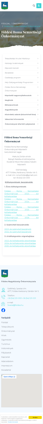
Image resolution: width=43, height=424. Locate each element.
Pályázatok (6, 353)
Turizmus (5, 344)
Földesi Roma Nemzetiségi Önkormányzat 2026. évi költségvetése (21, 217)
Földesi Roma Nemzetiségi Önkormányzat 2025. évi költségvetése (21, 209)
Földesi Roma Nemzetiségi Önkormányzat (18, 139)
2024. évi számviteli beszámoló (17, 232)
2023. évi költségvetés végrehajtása (20, 241)
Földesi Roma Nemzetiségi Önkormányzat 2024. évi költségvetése (21, 201)
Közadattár (6, 370)
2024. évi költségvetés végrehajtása (20, 243)
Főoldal (5, 24)
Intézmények (7, 348)
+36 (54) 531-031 (29, 298)
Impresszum (6, 366)
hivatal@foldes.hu (15, 305)
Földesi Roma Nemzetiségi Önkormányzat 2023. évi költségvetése (21, 193)
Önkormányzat (20, 24)
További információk (13, 422)
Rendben (35, 417)
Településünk (7, 327)
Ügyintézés (6, 340)
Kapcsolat (5, 357)
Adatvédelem (7, 361)
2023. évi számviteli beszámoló (17, 229)
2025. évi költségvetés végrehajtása (20, 246)
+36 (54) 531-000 (14, 298)
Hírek (3, 335)
